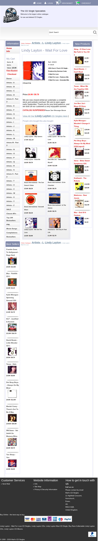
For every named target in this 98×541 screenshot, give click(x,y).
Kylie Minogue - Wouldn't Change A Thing (82, 123)
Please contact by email (74, 490)
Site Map (38, 487)
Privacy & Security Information (46, 489)
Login (50, 3)
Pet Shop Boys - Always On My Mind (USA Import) (82, 143)
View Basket (67, 3)
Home (39, 3)
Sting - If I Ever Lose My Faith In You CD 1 (82, 52)
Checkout (86, 3)
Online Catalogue (26, 43)
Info (36, 484)
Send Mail (6, 484)
